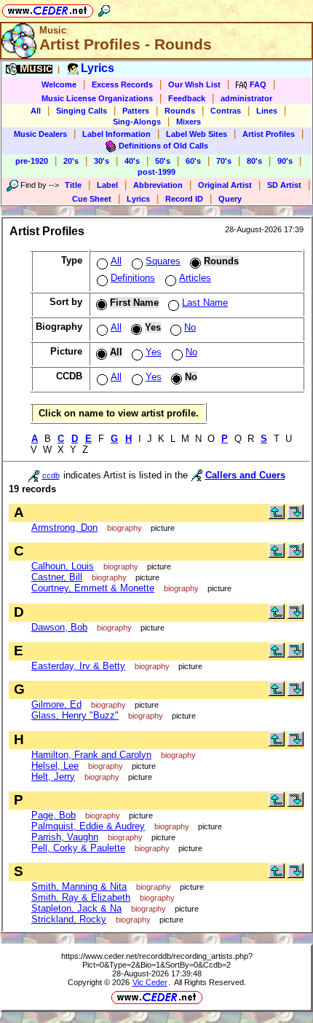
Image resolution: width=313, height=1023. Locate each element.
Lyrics (138, 198)
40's (132, 161)
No (190, 327)
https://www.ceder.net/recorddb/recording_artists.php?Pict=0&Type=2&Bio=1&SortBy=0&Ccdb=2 (157, 960)
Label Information (116, 134)
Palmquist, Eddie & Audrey (88, 826)
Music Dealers (40, 134)
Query (230, 198)
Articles (195, 277)
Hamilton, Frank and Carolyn (91, 754)
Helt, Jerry (53, 776)
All (36, 110)
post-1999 (156, 171)
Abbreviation (158, 185)
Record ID (184, 198)
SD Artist (284, 185)
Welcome (58, 84)
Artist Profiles (268, 134)
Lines (266, 110)
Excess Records (122, 84)
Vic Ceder (149, 982)
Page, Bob (53, 815)
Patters (135, 110)
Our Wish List (194, 84)
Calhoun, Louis (62, 566)
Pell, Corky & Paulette (78, 847)
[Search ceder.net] (104, 8)
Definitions (133, 277)
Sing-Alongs (137, 121)
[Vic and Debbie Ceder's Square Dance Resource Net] (47, 8)
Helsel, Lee (55, 765)
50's (162, 161)
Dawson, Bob (59, 627)
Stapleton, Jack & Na (76, 908)
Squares (163, 261)
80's (254, 161)
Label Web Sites (196, 134)
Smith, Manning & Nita (79, 886)
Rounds (180, 110)
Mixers (188, 121)
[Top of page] (277, 515)
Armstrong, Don (64, 527)
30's (101, 161)
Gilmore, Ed (56, 704)
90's (285, 161)
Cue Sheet (91, 198)
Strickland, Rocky (68, 919)
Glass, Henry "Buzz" (75, 715)
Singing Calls (81, 110)
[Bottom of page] (296, 515)
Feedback (186, 98)
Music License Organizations (97, 98)
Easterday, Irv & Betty (78, 665)
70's (223, 161)
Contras (225, 110)
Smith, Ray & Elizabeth (80, 897)
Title (73, 185)
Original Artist (225, 185)
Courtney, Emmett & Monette (92, 587)
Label (107, 185)
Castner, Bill (56, 577)
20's (71, 161)
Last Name (205, 302)
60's (193, 161)
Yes (154, 352)
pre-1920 (31, 161)
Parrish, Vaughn (64, 837)
